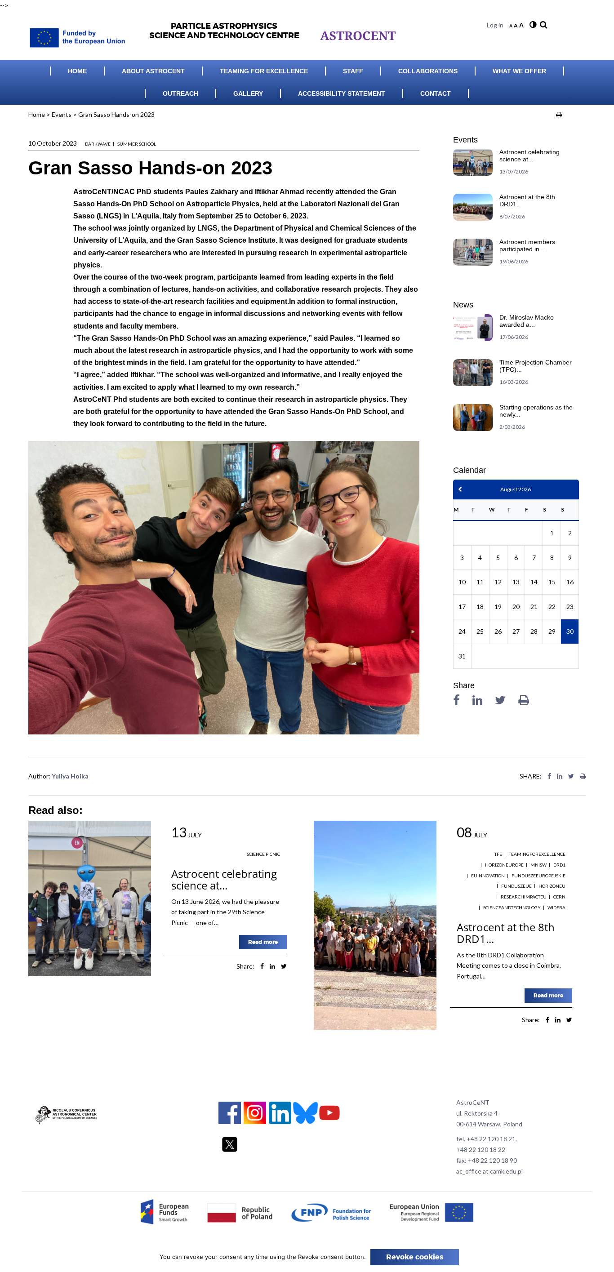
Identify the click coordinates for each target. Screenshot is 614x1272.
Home (77, 71)
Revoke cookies (414, 1257)
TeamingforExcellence (537, 854)
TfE (498, 854)
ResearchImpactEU (524, 896)
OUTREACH (180, 93)
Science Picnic (263, 854)
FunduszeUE (516, 886)
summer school (136, 144)
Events (61, 114)
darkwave (98, 144)
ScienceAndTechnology (512, 907)
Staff (353, 71)
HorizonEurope (504, 864)
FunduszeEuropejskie (538, 875)
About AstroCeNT (153, 71)
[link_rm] (542, 25)
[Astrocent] (82, 35)
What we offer (519, 71)
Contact (435, 93)
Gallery (248, 93)
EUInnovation (488, 875)
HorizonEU (551, 886)
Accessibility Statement (341, 93)
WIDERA (556, 907)
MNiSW (538, 864)
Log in (495, 25)
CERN (559, 896)
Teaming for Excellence (264, 71)
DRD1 (559, 864)
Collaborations (428, 71)
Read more (263, 942)
